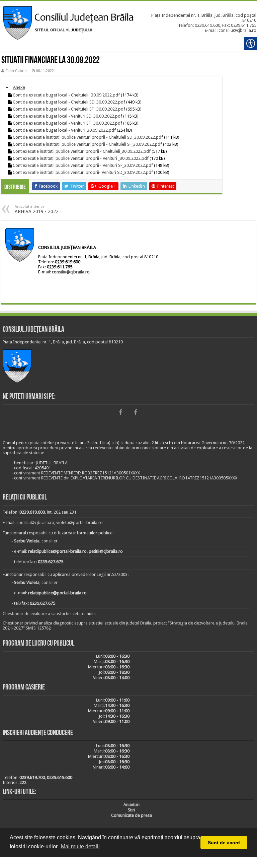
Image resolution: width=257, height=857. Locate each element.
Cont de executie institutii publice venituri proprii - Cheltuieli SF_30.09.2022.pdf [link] (87, 144)
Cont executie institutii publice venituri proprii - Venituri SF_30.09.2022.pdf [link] (83, 165)
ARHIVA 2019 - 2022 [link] (37, 209)
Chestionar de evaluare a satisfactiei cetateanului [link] (49, 613)
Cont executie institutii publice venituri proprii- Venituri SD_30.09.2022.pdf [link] (83, 172)
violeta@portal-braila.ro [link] (79, 522)
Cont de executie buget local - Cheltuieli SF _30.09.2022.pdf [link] (69, 109)
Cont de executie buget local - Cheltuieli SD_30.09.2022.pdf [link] (69, 102)
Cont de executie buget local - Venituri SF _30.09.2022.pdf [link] (67, 123)
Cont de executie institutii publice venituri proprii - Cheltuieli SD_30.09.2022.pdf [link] (88, 137)
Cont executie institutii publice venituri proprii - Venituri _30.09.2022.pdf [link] (81, 158)
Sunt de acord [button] (224, 842)
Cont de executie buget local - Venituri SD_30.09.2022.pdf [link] (67, 116)
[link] (8, 17)
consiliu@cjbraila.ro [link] (71, 271)
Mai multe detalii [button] (80, 846)
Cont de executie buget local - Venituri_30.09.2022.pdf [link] (64, 130)
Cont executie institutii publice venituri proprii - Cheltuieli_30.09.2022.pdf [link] (82, 151)
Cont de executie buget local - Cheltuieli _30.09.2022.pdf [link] (66, 94)
